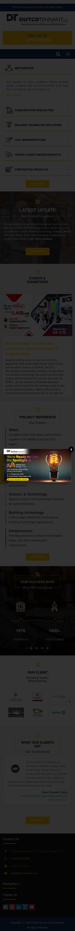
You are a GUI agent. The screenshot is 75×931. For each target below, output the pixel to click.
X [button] (71, 449)
